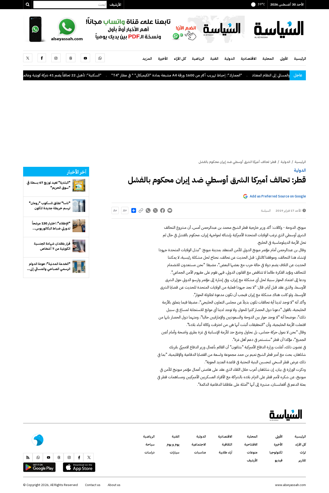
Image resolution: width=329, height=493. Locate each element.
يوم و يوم (173, 444)
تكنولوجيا (276, 452)
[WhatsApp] (100, 58)
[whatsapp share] (148, 210)
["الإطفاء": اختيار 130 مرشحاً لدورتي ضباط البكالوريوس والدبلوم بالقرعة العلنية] (78, 225)
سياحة (150, 444)
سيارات (174, 452)
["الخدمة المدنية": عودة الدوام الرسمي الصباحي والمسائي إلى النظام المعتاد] (78, 266)
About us (114, 485)
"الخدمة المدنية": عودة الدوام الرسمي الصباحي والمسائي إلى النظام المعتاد (49, 266)
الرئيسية (300, 58)
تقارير (302, 460)
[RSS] (28, 457)
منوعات (252, 452)
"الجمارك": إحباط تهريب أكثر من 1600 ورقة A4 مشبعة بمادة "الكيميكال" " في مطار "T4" (187, 75)
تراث (303, 452)
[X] (27, 58)
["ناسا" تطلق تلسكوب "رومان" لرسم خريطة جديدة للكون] (78, 205)
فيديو (279, 460)
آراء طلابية (225, 452)
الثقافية (227, 444)
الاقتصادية (248, 58)
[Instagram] (56, 58)
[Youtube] (85, 58)
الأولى (284, 58)
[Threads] (70, 58)
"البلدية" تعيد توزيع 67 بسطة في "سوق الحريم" (48, 185)
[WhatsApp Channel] (134, 29)
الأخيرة (163, 58)
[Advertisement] (164, 123)
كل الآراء (180, 58)
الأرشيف (115, 4)
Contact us (92, 485)
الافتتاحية (250, 444)
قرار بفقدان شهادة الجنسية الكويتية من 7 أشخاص (52, 246)
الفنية (214, 58)
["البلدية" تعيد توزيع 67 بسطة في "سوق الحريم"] (78, 185)
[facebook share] (162, 210)
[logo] (279, 29)
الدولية (229, 58)
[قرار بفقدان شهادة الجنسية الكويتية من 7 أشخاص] (78, 246)
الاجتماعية (198, 444)
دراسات (150, 452)
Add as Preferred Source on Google (278, 196)
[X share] (155, 210)
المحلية (268, 58)
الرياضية (198, 58)
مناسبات (200, 452)
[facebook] (42, 58)
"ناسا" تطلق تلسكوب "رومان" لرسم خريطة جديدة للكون (49, 206)
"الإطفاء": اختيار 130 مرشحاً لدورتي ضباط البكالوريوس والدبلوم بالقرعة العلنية (51, 226)
